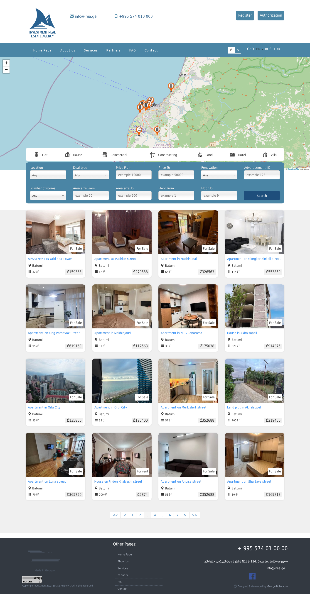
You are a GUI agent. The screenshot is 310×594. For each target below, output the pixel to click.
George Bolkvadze (277, 586)
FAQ (132, 50)
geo (250, 49)
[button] (171, 87)
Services (91, 50)
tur (277, 49)
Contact (151, 50)
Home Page (42, 50)
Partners (113, 50)
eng (259, 49)
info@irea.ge (85, 16)
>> (194, 515)
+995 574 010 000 (136, 16)
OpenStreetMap (293, 169)
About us (67, 50)
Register (245, 15)
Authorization (271, 15)
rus (268, 49)
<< (115, 515)
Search (262, 196)
